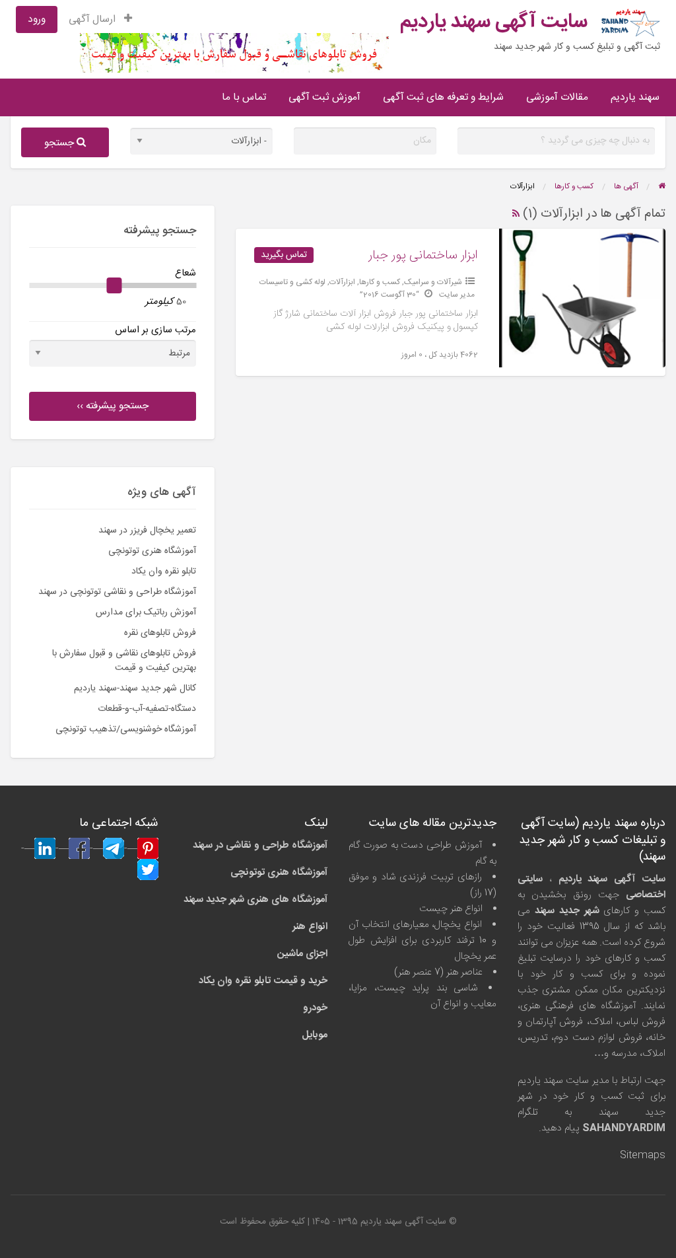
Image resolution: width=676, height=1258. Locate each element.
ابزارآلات (342, 282)
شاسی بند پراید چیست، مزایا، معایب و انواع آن (422, 996)
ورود (37, 19)
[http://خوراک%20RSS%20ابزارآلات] (516, 214)
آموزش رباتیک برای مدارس (146, 612)
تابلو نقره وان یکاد (163, 571)
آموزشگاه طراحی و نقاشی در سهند (260, 845)
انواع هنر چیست (451, 909)
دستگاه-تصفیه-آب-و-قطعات (147, 709)
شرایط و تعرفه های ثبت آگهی (443, 97)
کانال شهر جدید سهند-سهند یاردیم (135, 688)
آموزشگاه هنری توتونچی (152, 551)
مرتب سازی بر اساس (155, 330)
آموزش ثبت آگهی (324, 97)
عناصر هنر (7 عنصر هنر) (438, 972)
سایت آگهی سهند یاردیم (494, 22)
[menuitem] (100, 19)
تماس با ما (244, 97)
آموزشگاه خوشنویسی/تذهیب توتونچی (125, 729)
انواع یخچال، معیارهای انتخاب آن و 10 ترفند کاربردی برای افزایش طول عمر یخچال (422, 940)
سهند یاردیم (635, 97)
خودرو (315, 1008)
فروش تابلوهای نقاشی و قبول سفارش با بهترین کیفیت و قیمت (124, 661)
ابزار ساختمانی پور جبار (423, 255)
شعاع (185, 273)
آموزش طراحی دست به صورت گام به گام (422, 853)
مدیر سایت (457, 294)
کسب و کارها (379, 282)
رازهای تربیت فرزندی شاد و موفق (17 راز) (422, 885)
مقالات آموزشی (557, 97)
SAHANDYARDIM (623, 1128)
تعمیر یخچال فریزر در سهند (147, 530)
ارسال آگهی (93, 19)
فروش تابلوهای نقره (160, 633)
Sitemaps (642, 1155)
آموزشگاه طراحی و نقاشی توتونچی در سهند (117, 592)
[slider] (114, 285)
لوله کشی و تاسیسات (292, 282)
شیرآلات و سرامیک (433, 282)
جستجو (60, 143)
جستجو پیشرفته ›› (113, 406)
